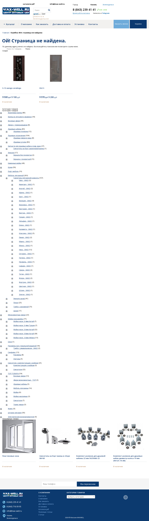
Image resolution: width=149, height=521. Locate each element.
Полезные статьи (45, 512)
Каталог (10, 24)
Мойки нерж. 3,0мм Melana (24, 338)
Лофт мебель (13, 171)
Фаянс (10, 408)
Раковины (17, 355)
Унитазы (16, 359)
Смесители (17, 369)
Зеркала (11, 153)
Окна (10, 342)
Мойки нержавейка (15, 319)
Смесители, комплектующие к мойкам (23, 363)
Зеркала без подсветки (22, 155)
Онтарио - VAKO (25, 254)
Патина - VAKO (25, 258)
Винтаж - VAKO (25, 213)
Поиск (27, 49)
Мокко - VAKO (24, 245)
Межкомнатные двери (17, 315)
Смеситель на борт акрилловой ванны (28, 148)
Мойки (16, 392)
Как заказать (42, 24)
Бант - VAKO (24, 197)
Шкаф (15, 311)
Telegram (105, 13)
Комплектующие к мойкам (23, 365)
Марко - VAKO (24, 241)
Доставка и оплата (61, 24)
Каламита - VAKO (26, 229)
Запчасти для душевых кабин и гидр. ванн (24, 146)
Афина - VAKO (24, 192)
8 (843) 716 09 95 (14, 506)
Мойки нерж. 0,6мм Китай (23, 329)
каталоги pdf (29, 4)
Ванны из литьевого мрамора (20, 117)
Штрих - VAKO (24, 290)
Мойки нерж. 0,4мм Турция (24, 325)
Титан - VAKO (24, 274)
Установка (79, 24)
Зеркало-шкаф (19, 298)
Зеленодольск (12, 518)
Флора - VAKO (24, 278)
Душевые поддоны (20, 131)
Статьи (41, 515)
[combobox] (81, 496)
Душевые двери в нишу (22, 138)
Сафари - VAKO (25, 266)
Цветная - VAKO (25, 286)
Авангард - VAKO (25, 184)
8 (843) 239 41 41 (84, 9)
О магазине (26, 24)
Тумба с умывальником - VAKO (25, 348)
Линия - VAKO (24, 237)
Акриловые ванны (15, 113)
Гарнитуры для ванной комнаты (26, 178)
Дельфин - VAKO (25, 221)
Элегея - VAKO (24, 294)
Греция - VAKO (24, 217)
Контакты (93, 24)
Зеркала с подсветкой (22, 159)
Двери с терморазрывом (17, 125)
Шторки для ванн (15, 413)
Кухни (10, 167)
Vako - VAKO (24, 180)
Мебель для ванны (20, 388)
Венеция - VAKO (25, 201)
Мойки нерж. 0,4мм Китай (23, 321)
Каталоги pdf (43, 509)
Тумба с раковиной (21, 307)
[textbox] (81, 497)
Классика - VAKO (25, 233)
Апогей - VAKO (24, 188)
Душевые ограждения (16, 135)
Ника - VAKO (24, 250)
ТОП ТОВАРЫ (13, 373)
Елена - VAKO (24, 225)
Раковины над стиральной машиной (22, 346)
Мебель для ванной (16, 175)
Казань (9, 515)
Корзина (138, 24)
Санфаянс (12, 352)
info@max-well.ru (57, 4)
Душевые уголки (19, 142)
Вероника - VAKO (25, 205)
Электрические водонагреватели (21, 417)
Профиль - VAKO (25, 262)
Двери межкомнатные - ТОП (24, 380)
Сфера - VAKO (24, 270)
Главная (5, 32)
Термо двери (18, 404)
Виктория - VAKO (25, 209)
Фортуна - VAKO (25, 282)
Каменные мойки (14, 163)
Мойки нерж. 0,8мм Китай (23, 333)
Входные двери (14, 121)
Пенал (15, 302)
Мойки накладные (20, 396)
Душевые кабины (14, 129)
